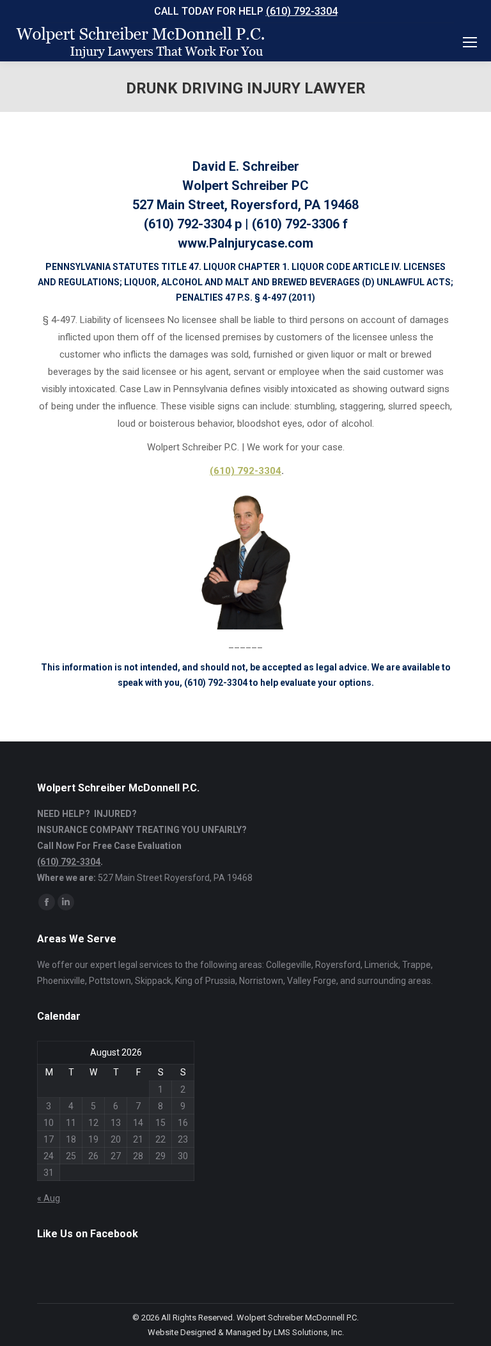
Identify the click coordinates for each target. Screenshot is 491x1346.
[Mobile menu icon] (470, 42)
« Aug (48, 1198)
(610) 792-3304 (302, 11)
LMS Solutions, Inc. (309, 1332)
